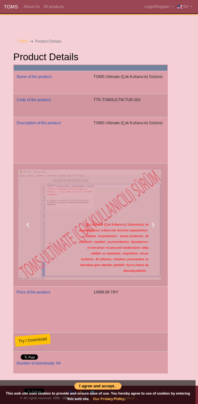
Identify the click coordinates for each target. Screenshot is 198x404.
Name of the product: (34, 77)
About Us (31, 7)
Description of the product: (39, 123)
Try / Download (32, 340)
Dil (186, 7)
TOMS (11, 6)
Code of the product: (34, 100)
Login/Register (158, 7)
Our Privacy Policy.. (109, 399)
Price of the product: (34, 292)
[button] (28, 224)
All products (53, 7)
